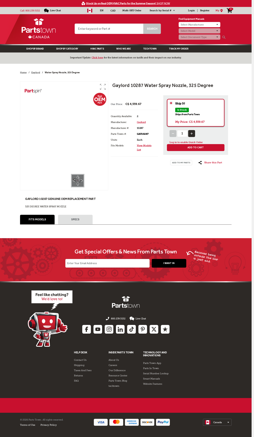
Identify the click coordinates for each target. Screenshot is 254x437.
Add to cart (195, 147)
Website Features (152, 383)
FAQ (76, 380)
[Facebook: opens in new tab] (86, 329)
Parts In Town (151, 368)
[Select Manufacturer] (199, 24)
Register (204, 10)
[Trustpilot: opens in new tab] (165, 329)
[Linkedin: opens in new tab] (120, 329)
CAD (113, 10)
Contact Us (80, 360)
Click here (97, 57)
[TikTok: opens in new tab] (131, 329)
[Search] (224, 37)
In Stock (182, 109)
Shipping (79, 365)
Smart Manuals (151, 378)
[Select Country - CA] (89, 10)
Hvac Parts (97, 48)
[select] (217, 422)
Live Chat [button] (140, 318)
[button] (103, 87)
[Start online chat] (50, 318)
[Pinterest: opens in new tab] (142, 329)
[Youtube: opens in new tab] (97, 329)
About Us (114, 360)
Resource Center (118, 375)
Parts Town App (152, 363)
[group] (64, 128)
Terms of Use (27, 424)
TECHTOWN (150, 48)
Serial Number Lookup (155, 373)
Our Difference (117, 370)
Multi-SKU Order (131, 10)
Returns (78, 375)
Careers (113, 365)
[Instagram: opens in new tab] (109, 329)
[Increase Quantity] (191, 133)
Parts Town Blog (118, 380)
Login (191, 10)
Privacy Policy (48, 424)
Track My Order (178, 48)
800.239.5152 (32, 10)
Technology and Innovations (155, 354)
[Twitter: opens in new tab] (154, 329)
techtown (114, 386)
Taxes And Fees (82, 370)
